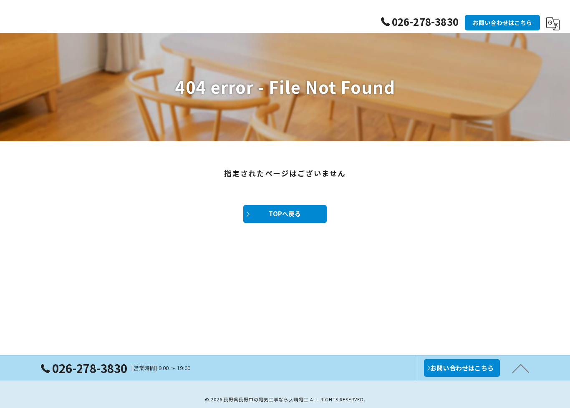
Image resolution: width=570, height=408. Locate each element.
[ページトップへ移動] (520, 368)
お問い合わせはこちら (502, 22)
